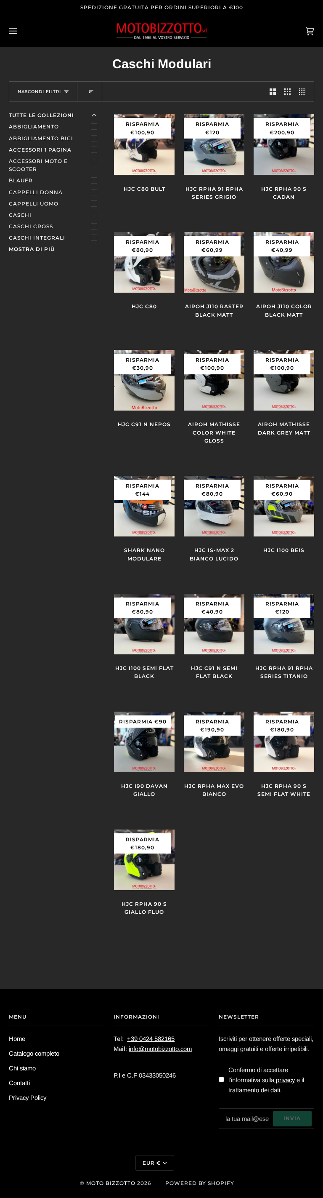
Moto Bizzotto (110, 1183)
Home (17, 1038)
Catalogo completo (34, 1053)
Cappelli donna (36, 192)
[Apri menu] (21, 31)
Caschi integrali (37, 238)
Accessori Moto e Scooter (38, 165)
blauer (21, 180)
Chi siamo (22, 1068)
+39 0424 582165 (151, 1038)
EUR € (152, 1163)
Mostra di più (32, 249)
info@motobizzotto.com (160, 1048)
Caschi (20, 215)
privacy (284, 1079)
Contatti (19, 1082)
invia (292, 1118)
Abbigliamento (34, 126)
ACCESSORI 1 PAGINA (40, 150)
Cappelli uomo (33, 203)
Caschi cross (31, 226)
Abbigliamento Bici (41, 138)
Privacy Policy (27, 1097)
